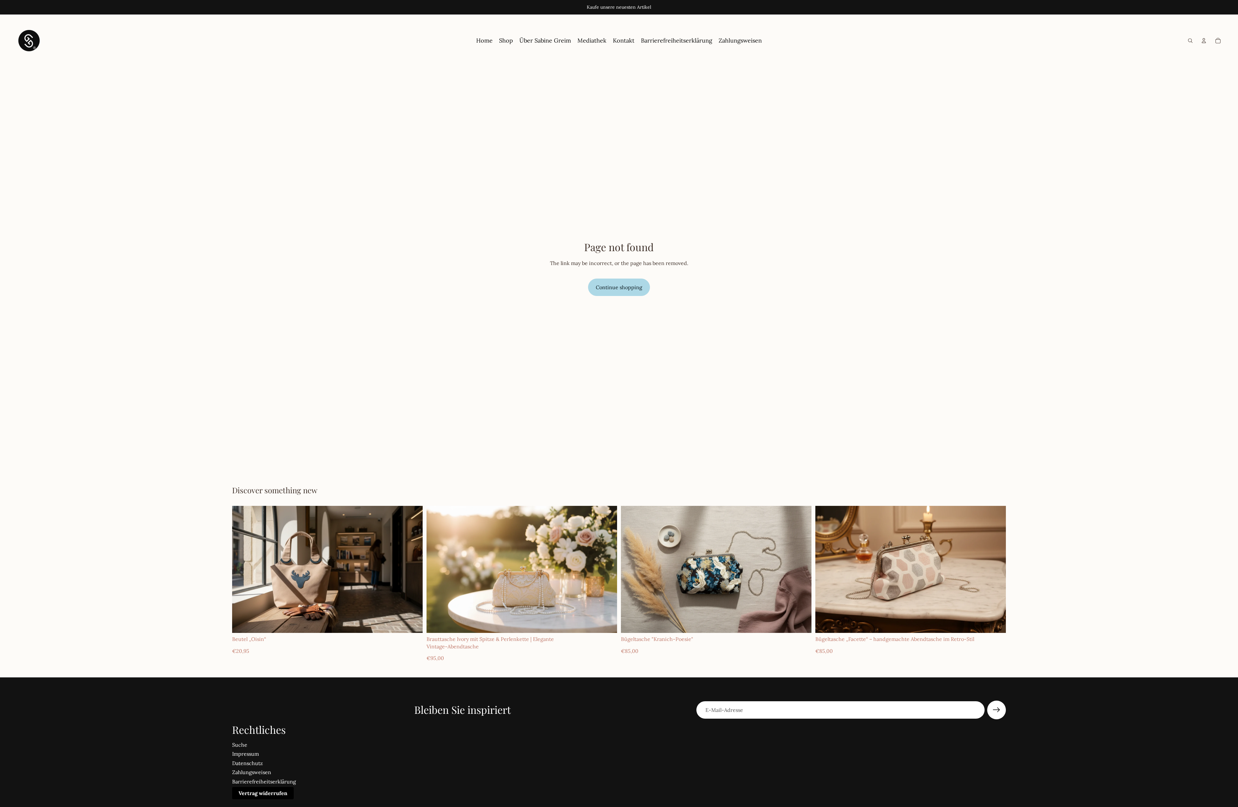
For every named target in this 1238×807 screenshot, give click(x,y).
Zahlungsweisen (251, 772)
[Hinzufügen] (607, 623)
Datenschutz (247, 763)
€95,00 (435, 658)
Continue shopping (619, 287)
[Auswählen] (412, 623)
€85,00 (629, 651)
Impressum (245, 754)
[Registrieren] (996, 710)
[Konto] (1204, 41)
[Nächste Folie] (413, 569)
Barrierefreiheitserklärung (264, 781)
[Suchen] (1190, 41)
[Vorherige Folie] (241, 569)
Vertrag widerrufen (263, 793)
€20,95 (240, 651)
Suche (239, 745)
